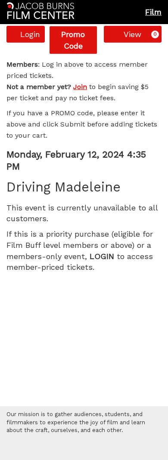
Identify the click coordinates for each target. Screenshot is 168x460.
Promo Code (73, 40)
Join (80, 87)
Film (153, 11)
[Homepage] (40, 11)
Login (30, 34)
